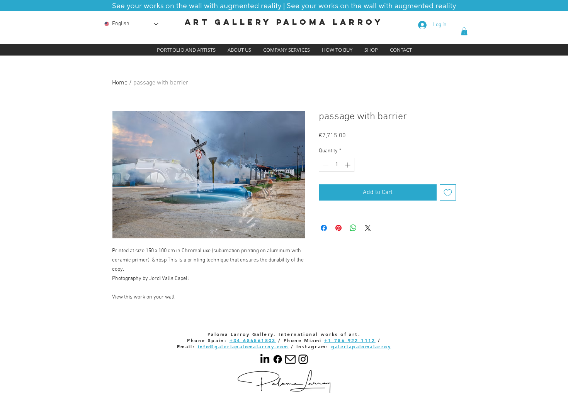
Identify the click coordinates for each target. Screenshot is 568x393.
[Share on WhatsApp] (353, 228)
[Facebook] (277, 359)
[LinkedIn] (264, 359)
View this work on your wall (143, 297)
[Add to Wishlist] (448, 192)
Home (120, 83)
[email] (290, 359)
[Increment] (348, 165)
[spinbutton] (337, 165)
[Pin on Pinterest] (338, 228)
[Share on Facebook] (323, 228)
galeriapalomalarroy (361, 346)
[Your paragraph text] (303, 359)
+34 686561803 (253, 340)
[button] (284, 5)
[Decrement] (325, 165)
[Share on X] (367, 228)
